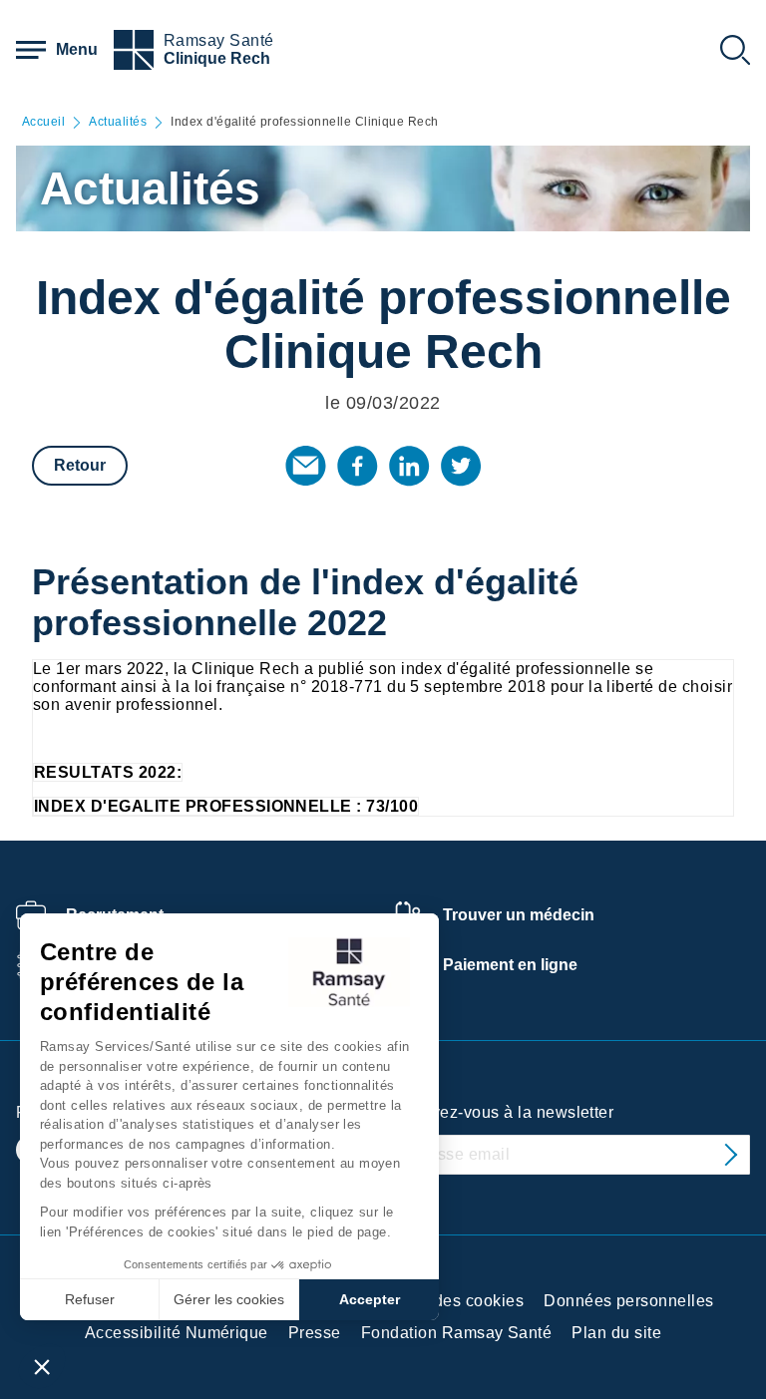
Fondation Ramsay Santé (457, 1332)
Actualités (118, 122)
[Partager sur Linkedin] (409, 466)
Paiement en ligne (510, 964)
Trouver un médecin (518, 914)
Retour (80, 465)
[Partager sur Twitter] (461, 466)
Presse (314, 1332)
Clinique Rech (217, 58)
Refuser (90, 1299)
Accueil (43, 122)
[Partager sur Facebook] (357, 466)
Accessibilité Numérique (176, 1332)
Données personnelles (629, 1300)
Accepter (369, 1299)
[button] (42, 1366)
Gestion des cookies (447, 1300)
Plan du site (616, 1332)
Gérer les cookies (229, 1299)
